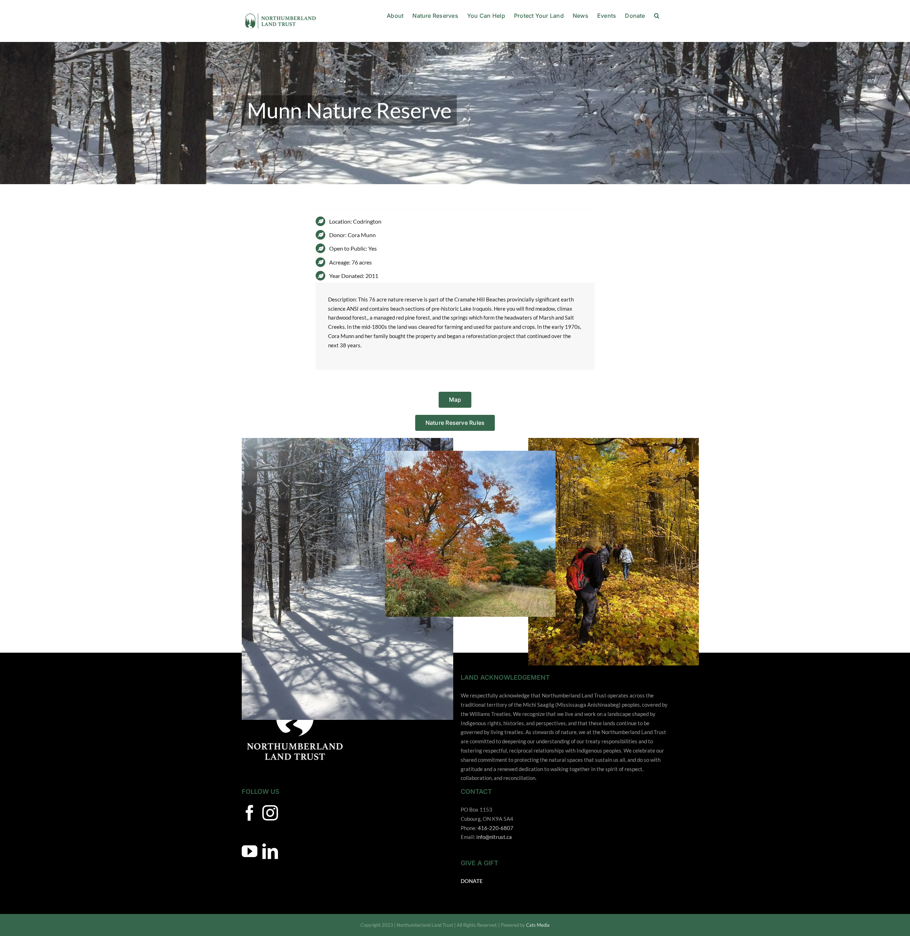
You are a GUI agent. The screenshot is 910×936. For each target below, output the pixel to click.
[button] (656, 15)
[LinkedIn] (270, 851)
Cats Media (538, 925)
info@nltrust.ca (494, 837)
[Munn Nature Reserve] (455, 113)
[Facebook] (249, 813)
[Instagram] (270, 813)
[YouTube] (249, 851)
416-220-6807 (495, 828)
